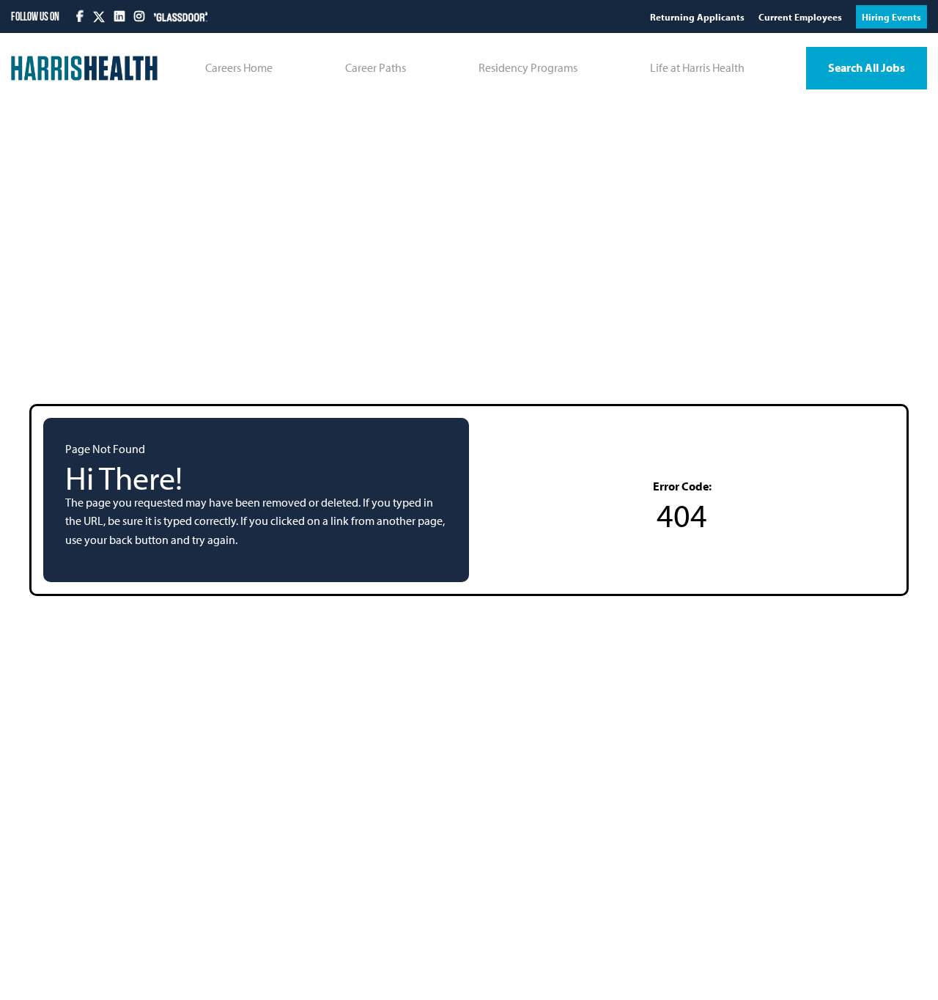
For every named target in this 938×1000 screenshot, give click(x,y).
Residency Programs (528, 67)
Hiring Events (891, 17)
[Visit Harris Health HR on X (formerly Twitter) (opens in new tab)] (99, 17)
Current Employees (801, 17)
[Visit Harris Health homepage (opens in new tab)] (84, 68)
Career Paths (375, 67)
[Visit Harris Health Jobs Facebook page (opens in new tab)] (81, 16)
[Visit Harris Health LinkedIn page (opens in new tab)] (120, 16)
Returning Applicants (698, 17)
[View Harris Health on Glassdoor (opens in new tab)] (180, 16)
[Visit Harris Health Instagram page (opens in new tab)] (140, 16)
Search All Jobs (866, 67)
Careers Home (239, 67)
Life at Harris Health (697, 67)
